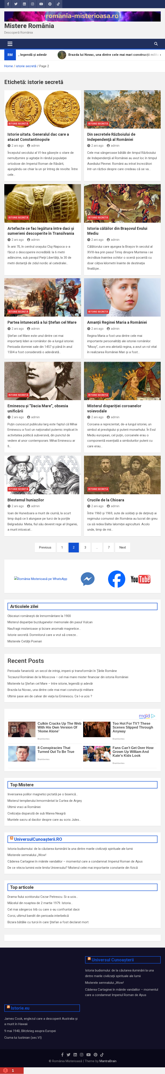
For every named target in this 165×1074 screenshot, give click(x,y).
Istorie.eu (20, 1008)
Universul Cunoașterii (113, 959)
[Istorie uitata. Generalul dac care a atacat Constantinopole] (42, 109)
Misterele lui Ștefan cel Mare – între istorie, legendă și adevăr (50, 683)
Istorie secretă (18, 123)
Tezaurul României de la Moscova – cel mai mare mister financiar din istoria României (68, 677)
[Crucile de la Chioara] (122, 475)
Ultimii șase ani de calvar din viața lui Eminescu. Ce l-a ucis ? (50, 696)
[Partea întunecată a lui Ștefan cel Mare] (42, 297)
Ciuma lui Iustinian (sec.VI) (23, 1038)
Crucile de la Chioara (105, 500)
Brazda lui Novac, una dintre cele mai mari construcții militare (50, 690)
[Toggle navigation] (10, 44)
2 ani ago (18, 145)
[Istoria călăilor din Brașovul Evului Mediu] (122, 203)
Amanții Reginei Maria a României (117, 322)
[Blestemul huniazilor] (42, 475)
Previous (45, 547)
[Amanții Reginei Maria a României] (122, 297)
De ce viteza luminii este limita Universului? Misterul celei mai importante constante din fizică (73, 868)
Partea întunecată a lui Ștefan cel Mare (42, 322)
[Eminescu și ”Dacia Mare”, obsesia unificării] (42, 381)
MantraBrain (107, 1061)
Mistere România (29, 26)
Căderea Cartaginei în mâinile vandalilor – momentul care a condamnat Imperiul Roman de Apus (75, 861)
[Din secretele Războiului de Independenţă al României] (122, 109)
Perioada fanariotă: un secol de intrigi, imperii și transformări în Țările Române (62, 671)
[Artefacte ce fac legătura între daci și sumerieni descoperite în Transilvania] (42, 203)
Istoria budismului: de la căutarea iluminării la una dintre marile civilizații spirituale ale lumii (70, 849)
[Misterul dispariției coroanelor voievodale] (122, 381)
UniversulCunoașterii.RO (38, 839)
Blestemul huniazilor (26, 500)
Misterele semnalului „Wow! (27, 855)
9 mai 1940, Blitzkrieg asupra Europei (30, 1031)
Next (122, 547)
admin (35, 145)
